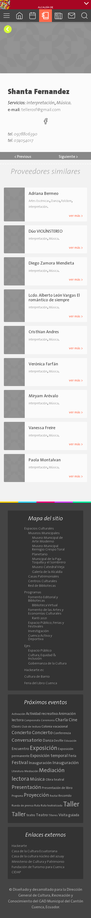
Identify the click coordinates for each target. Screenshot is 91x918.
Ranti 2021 (39, 618)
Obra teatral (55, 780)
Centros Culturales (42, 581)
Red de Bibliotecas (42, 586)
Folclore (66, 201)
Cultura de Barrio (37, 677)
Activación (18, 714)
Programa (17, 796)
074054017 (23, 141)
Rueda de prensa (22, 805)
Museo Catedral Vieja (48, 567)
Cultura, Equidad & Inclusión (42, 657)
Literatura (18, 771)
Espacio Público (40, 651)
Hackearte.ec (34, 670)
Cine (73, 720)
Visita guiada (68, 815)
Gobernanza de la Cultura (47, 663)
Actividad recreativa (42, 714)
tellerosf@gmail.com (41, 110)
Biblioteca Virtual (45, 605)
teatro (30, 815)
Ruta (37, 805)
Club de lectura (31, 726)
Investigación (38, 631)
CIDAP (16, 872)
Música (63, 103)
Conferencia (62, 733)
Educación (70, 741)
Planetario (40, 554)
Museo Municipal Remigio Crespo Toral (48, 548)
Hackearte (19, 846)
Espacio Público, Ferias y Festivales (46, 624)
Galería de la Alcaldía (47, 572)
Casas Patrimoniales (43, 576)
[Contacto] (71, 15)
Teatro (42, 815)
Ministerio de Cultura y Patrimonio (38, 862)
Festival (20, 762)
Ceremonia (48, 720)
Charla (61, 720)
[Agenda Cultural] (32, 15)
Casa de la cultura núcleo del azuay (38, 856)
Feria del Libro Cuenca (40, 683)
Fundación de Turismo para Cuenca (38, 867)
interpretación (40, 103)
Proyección (36, 795)
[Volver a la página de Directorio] (8, 29)
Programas (32, 592)
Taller (71, 804)
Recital (54, 796)
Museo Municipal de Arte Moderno (47, 539)
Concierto (21, 733)
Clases (16, 727)
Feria (72, 756)
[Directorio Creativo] (45, 15)
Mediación (31, 771)
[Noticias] (58, 15)
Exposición (43, 748)
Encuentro (20, 749)
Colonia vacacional (54, 727)
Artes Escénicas (39, 201)
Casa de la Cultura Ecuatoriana (34, 851)
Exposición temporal (49, 756)
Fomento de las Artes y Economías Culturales (46, 611)
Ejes (27, 646)
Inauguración (40, 763)
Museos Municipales (44, 533)
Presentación (26, 787)
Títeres (53, 815)
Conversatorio (27, 740)
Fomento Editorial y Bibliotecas (43, 599)
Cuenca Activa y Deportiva (40, 637)
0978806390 (25, 134)
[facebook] (45, 122)
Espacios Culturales (39, 528)
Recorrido (65, 795)
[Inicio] (19, 15)
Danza (55, 201)
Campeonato (32, 720)
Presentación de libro (57, 788)
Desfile (59, 740)
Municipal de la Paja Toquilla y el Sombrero (49, 561)
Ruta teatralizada (51, 805)
